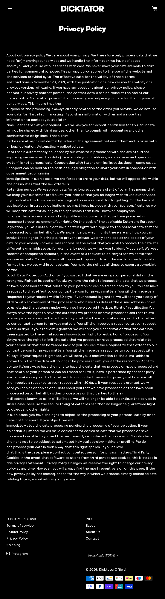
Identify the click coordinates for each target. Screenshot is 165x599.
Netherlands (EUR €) (101, 555)
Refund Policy (17, 532)
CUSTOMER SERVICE (23, 519)
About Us (93, 532)
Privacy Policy (17, 538)
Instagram (19, 553)
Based (90, 525)
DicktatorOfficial (112, 569)
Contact (92, 538)
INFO (89, 519)
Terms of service (20, 525)
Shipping (13, 545)
